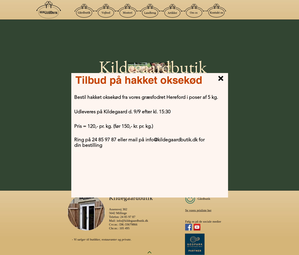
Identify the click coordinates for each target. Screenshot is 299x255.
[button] (220, 78)
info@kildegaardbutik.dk (172, 139)
